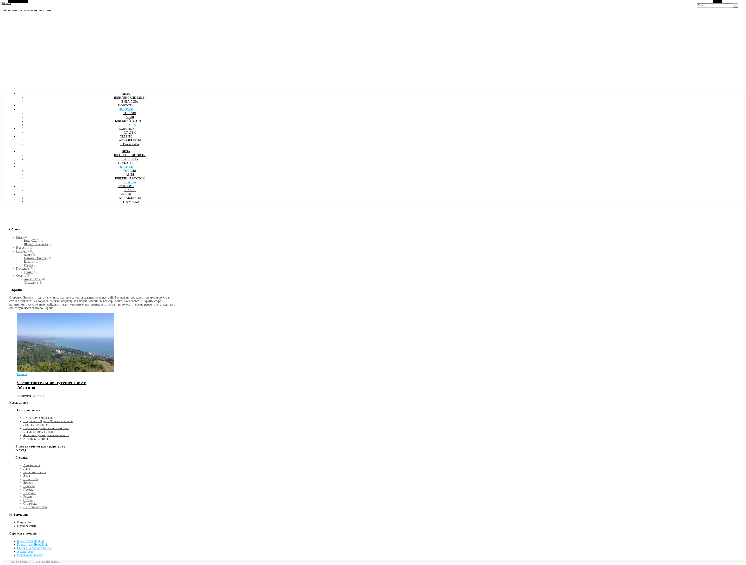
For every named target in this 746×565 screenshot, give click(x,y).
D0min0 (26, 396)
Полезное (126, 129)
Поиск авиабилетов (30, 555)
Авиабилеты (130, 141)
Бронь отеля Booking (30, 541)
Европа (129, 125)
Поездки (126, 109)
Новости (126, 106)
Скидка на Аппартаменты (34, 548)
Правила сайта (27, 526)
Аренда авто (25, 551)
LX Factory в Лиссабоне (39, 417)
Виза (126, 94)
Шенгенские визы (130, 98)
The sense (6, 3)
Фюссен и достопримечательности (46, 435)
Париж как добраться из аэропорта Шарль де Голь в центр (46, 430)
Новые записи (19, 402)
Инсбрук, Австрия (35, 438)
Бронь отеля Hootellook (32, 544)
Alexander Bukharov (45, 561)
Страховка (129, 144)
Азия (130, 117)
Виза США (129, 102)
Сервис (126, 137)
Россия (129, 113)
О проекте (24, 522)
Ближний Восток (130, 121)
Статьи (130, 133)
